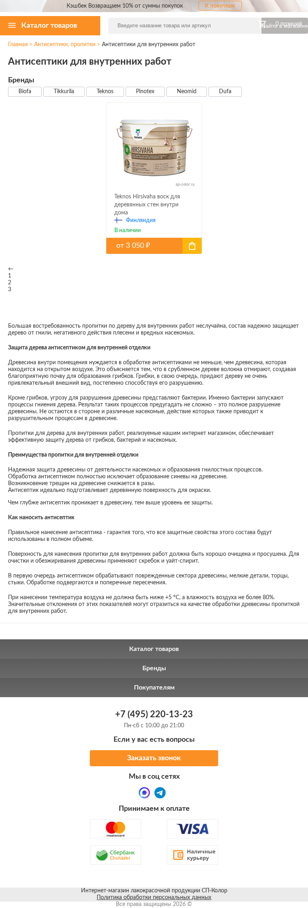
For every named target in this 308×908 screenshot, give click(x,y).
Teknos (105, 91)
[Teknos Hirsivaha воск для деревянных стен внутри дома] (154, 246)
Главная (18, 44)
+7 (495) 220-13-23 (154, 714)
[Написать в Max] (144, 792)
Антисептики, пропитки (64, 44)
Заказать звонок (154, 758)
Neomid (187, 91)
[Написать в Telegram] (160, 792)
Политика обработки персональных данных (154, 897)
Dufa (225, 91)
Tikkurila (64, 91)
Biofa (24, 91)
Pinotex (145, 91)
